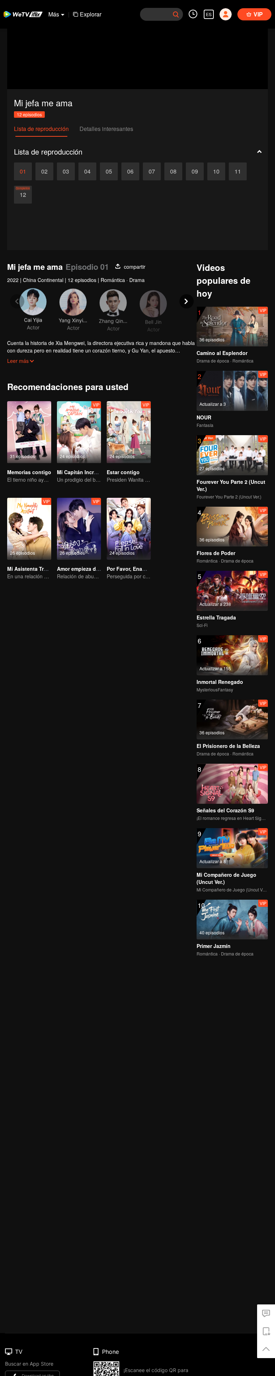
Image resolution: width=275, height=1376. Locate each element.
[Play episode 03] (66, 171)
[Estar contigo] (129, 432)
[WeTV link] (23, 14)
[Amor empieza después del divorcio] (79, 529)
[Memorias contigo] (29, 432)
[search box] (176, 14)
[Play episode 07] (152, 171)
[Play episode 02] (44, 171)
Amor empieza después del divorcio (100, 568)
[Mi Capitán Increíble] (79, 432)
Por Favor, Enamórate (133, 568)
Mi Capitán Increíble (81, 472)
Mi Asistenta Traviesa (33, 568)
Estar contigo (123, 472)
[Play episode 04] (87, 171)
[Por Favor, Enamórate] (129, 529)
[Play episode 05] (109, 171)
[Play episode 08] (173, 171)
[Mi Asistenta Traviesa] (29, 529)
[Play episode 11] (238, 171)
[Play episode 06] (130, 171)
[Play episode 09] (195, 171)
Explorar (90, 14)
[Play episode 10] (216, 171)
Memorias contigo (29, 472)
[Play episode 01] (23, 171)
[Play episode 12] (23, 195)
